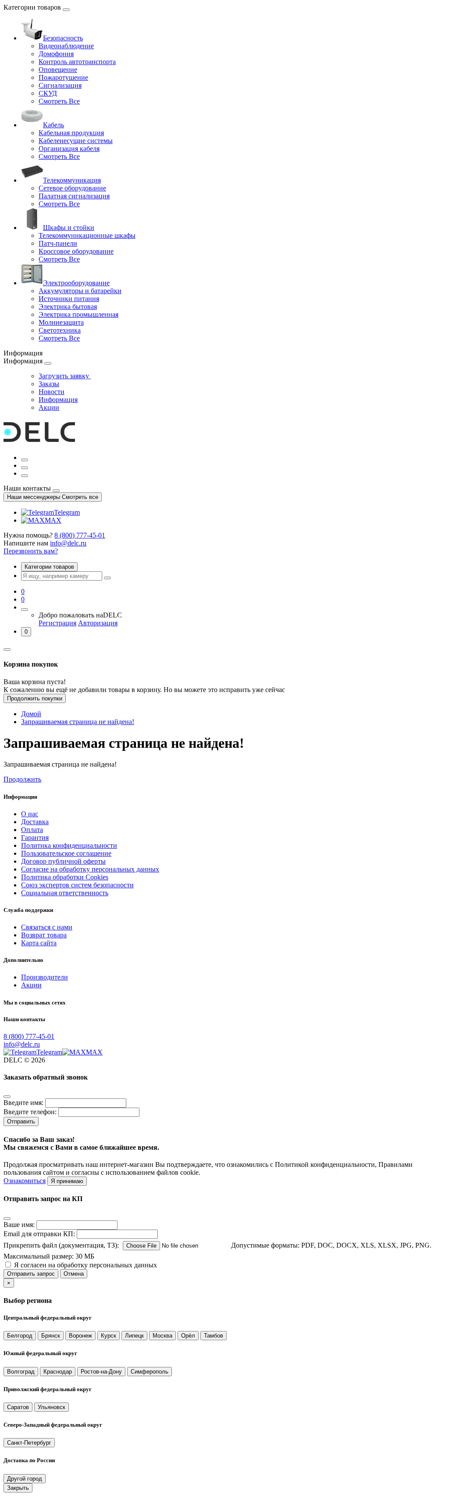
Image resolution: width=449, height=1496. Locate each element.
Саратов (18, 1407)
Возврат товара (44, 935)
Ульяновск (51, 1407)
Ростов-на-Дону (101, 1371)
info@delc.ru (68, 543)
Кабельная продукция (71, 132)
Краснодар (57, 1371)
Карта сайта (39, 943)
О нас (29, 814)
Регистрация (57, 623)
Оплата (32, 829)
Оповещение (58, 69)
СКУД (48, 93)
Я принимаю (67, 1181)
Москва (162, 1335)
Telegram (67, 512)
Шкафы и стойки (68, 227)
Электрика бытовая (68, 306)
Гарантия (35, 837)
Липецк (134, 1335)
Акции (49, 407)
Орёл (188, 1335)
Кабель (53, 125)
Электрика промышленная (78, 314)
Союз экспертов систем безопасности (77, 885)
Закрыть (18, 1488)
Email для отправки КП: (39, 1234)
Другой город (24, 1478)
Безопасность (63, 38)
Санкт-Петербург (29, 1442)
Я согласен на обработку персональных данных (85, 1265)
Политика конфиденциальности (69, 845)
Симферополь (149, 1371)
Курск (108, 1335)
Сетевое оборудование (72, 188)
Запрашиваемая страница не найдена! (77, 721)
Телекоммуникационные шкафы (87, 235)
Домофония (56, 53)
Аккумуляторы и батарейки (80, 290)
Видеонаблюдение (66, 46)
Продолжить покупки (34, 698)
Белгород (19, 1335)
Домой (31, 714)
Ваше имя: (19, 1224)
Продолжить (22, 779)
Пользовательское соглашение (66, 853)
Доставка (35, 821)
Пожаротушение (63, 77)
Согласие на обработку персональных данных (90, 869)
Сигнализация (60, 85)
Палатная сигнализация (74, 196)
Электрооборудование (76, 283)
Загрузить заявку (65, 376)
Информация (58, 399)
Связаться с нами (46, 927)
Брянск (50, 1335)
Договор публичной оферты (63, 861)
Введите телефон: (30, 1112)
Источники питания (69, 298)
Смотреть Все (59, 101)
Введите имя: (23, 1102)
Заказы (49, 383)
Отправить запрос (31, 1273)
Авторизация (98, 623)
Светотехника (60, 330)
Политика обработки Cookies (64, 877)
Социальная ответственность (64, 893)
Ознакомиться (25, 1180)
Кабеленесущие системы (76, 140)
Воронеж (80, 1335)
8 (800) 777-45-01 (79, 535)
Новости (51, 391)
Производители (44, 977)
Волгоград (21, 1371)
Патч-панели (58, 243)
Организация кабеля (69, 148)
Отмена (74, 1273)
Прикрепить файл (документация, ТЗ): (61, 1245)
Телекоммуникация (72, 180)
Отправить (21, 1121)
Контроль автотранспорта (77, 61)
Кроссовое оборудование (76, 251)
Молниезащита (61, 322)
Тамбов (213, 1335)
